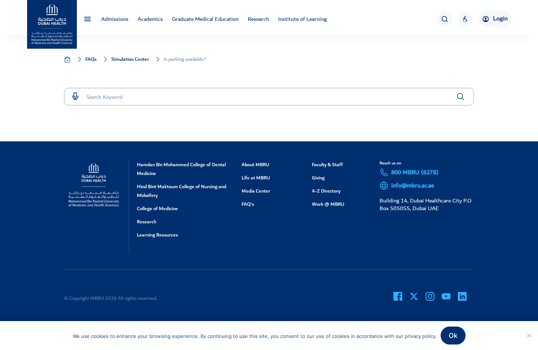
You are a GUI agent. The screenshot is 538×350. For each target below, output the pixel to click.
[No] (529, 335)
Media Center (256, 191)
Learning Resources (157, 235)
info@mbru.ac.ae (412, 185)
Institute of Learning (302, 19)
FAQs (91, 59)
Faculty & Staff (327, 164)
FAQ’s (248, 204)
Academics (150, 19)
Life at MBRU (256, 178)
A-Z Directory (326, 191)
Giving (318, 178)
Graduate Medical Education (205, 19)
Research (258, 19)
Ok (453, 335)
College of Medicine (157, 208)
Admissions (114, 19)
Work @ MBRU (328, 204)
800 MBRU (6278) (414, 172)
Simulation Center (130, 59)
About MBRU (255, 164)
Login (500, 18)
